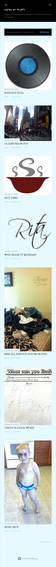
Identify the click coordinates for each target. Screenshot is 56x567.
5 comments (16, 202)
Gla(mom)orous (16, 143)
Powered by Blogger (30, 558)
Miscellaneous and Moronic (26, 354)
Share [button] (6, 97)
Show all (44, 32)
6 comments (16, 147)
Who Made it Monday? (20, 254)
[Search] (50, 4)
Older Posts (46, 542)
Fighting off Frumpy (14, 9)
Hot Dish (11, 198)
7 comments (16, 97)
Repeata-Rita (14, 92)
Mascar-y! (11, 527)
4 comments (16, 259)
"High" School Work (19, 427)
